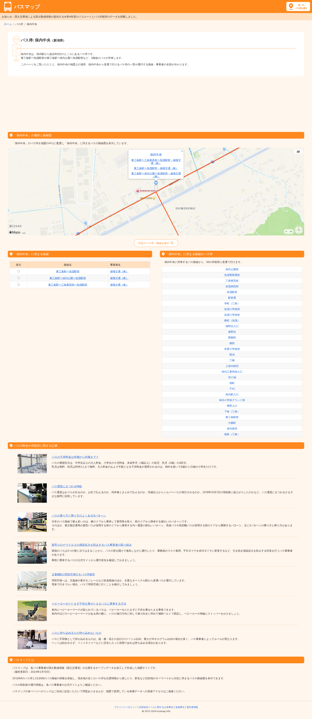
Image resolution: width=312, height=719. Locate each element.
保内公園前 (232, 269)
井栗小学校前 (232, 348)
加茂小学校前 (232, 309)
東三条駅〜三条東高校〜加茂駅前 (67, 284)
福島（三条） (232, 434)
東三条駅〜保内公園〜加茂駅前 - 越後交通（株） (156, 175)
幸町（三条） (232, 303)
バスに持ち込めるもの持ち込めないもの (76, 633)
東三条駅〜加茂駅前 (67, 271)
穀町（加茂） (232, 320)
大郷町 (232, 422)
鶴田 (232, 343)
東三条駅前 (232, 417)
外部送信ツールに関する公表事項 (156, 707)
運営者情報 (192, 707)
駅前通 (232, 297)
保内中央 (156, 154)
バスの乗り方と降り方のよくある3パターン (79, 515)
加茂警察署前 (232, 275)
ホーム (8, 24)
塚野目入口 (232, 326)
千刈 (232, 388)
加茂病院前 (232, 286)
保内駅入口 (232, 394)
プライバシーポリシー (125, 707)
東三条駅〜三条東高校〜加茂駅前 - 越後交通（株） (156, 162)
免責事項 (179, 707)
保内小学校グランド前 (232, 400)
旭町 (232, 383)
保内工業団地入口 (232, 371)
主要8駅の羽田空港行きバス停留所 (73, 574)
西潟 (232, 354)
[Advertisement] (156, 103)
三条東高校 (232, 280)
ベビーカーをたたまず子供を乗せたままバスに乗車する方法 (89, 603)
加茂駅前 (232, 292)
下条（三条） (232, 411)
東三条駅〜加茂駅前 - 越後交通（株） (156, 168)
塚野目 (232, 331)
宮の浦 (232, 377)
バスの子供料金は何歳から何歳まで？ (75, 457)
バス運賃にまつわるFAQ (67, 486)
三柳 (232, 360)
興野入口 (232, 405)
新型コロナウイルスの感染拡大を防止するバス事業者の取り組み (92, 544)
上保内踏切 (232, 366)
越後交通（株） (119, 271)
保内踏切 (232, 428)
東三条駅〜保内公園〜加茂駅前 (68, 278)
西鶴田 (232, 337)
